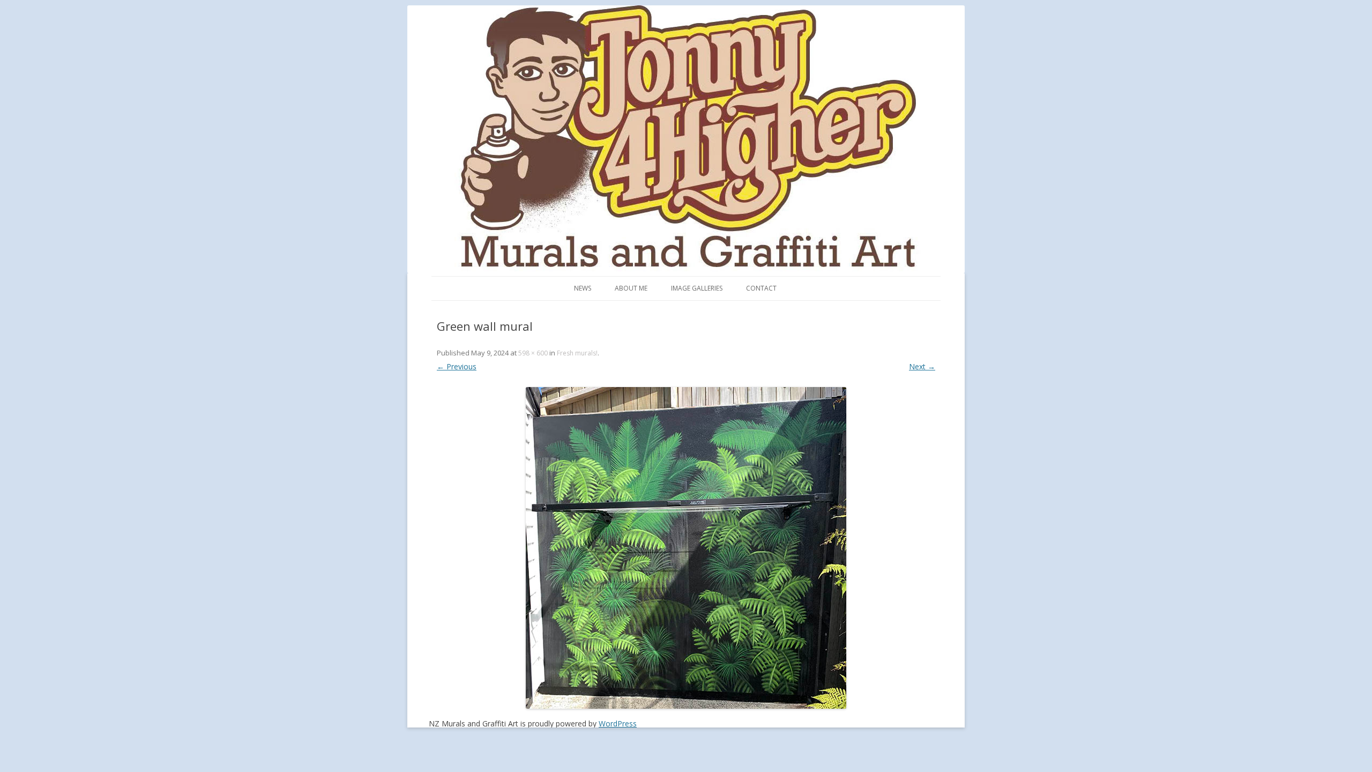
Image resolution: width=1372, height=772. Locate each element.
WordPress (618, 723)
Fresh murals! (577, 353)
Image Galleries (696, 288)
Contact (761, 288)
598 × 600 (533, 353)
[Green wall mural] (686, 548)
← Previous (456, 366)
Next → (922, 366)
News (582, 288)
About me (631, 288)
